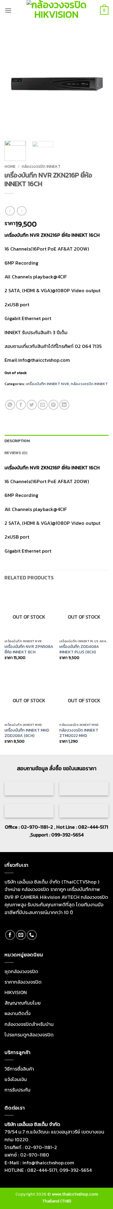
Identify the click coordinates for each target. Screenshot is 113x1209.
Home (10, 166)
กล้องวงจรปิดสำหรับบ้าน (29, 1024)
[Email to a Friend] (43, 405)
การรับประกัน (17, 1089)
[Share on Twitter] (32, 405)
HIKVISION (16, 992)
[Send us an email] (21, 935)
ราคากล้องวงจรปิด (23, 981)
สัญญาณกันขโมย (23, 1002)
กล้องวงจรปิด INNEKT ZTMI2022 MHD (78, 733)
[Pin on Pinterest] (53, 405)
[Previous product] (21, 210)
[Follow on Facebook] (10, 935)
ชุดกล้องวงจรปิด (21, 971)
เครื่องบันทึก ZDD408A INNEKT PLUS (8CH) (79, 649)
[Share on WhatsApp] (10, 405)
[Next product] (9, 210)
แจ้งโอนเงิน (16, 1079)
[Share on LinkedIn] (64, 405)
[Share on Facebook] (21, 405)
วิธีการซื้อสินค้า (19, 1068)
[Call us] (32, 935)
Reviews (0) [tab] (16, 453)
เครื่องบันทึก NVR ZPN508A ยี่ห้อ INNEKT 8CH (29, 649)
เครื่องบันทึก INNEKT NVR (47, 384)
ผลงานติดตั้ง (17, 1013)
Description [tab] (17, 441)
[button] (8, 10)
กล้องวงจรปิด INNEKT (41, 166)
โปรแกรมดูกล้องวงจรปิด (29, 1034)
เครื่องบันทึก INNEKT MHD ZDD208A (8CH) (27, 733)
